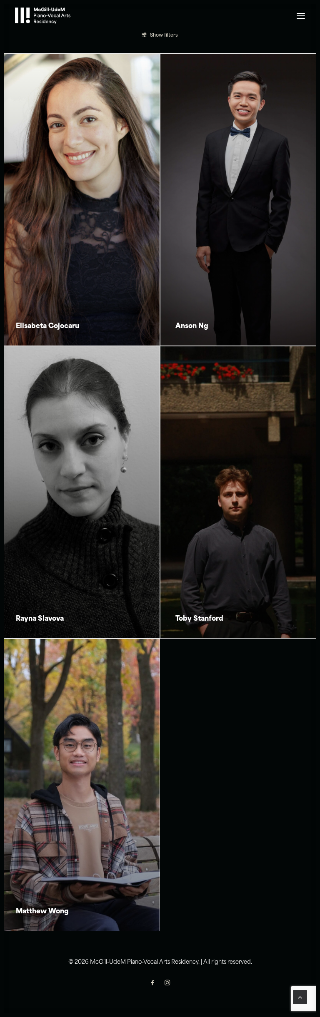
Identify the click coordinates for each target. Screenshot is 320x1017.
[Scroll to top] (300, 997)
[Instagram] (167, 984)
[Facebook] (152, 984)
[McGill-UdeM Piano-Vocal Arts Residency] (42, 15)
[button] (301, 16)
